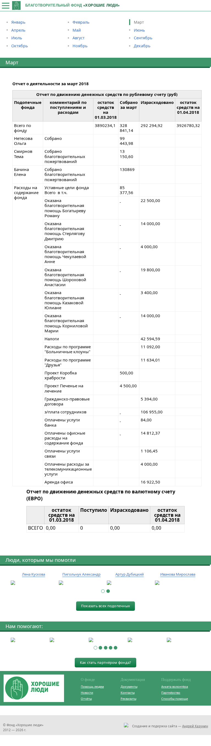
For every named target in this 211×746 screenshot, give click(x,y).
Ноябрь (80, 45)
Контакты (128, 692)
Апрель (18, 30)
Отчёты (86, 699)
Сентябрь (143, 37)
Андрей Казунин (195, 726)
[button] (103, 591)
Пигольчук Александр (81, 574)
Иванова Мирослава (177, 574)
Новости (87, 692)
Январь (18, 22)
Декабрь (142, 45)
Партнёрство (170, 692)
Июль (16, 37)
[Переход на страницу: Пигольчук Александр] (81, 583)
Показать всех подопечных (105, 605)
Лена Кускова (33, 574)
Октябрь (19, 45)
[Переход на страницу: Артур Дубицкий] (129, 583)
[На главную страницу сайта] (16, 5)
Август (79, 37)
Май (77, 30)
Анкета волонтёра (174, 686)
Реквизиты (128, 699)
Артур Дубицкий (129, 574)
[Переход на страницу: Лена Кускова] (33, 583)
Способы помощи (174, 699)
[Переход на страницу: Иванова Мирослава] (177, 583)
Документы (129, 686)
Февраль (81, 22)
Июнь (139, 30)
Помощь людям (92, 686)
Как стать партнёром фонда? (105, 662)
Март (139, 22)
